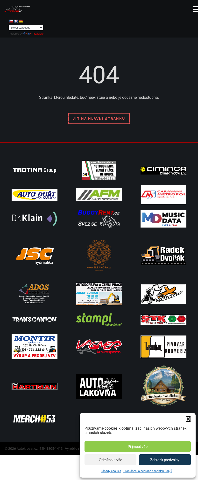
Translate (37, 33)
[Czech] (11, 21)
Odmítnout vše (110, 460)
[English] (16, 21)
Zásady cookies (111, 471)
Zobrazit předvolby (164, 460)
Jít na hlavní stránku (99, 118)
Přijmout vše (138, 446)
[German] (20, 21)
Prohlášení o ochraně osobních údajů (147, 471)
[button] (188, 419)
